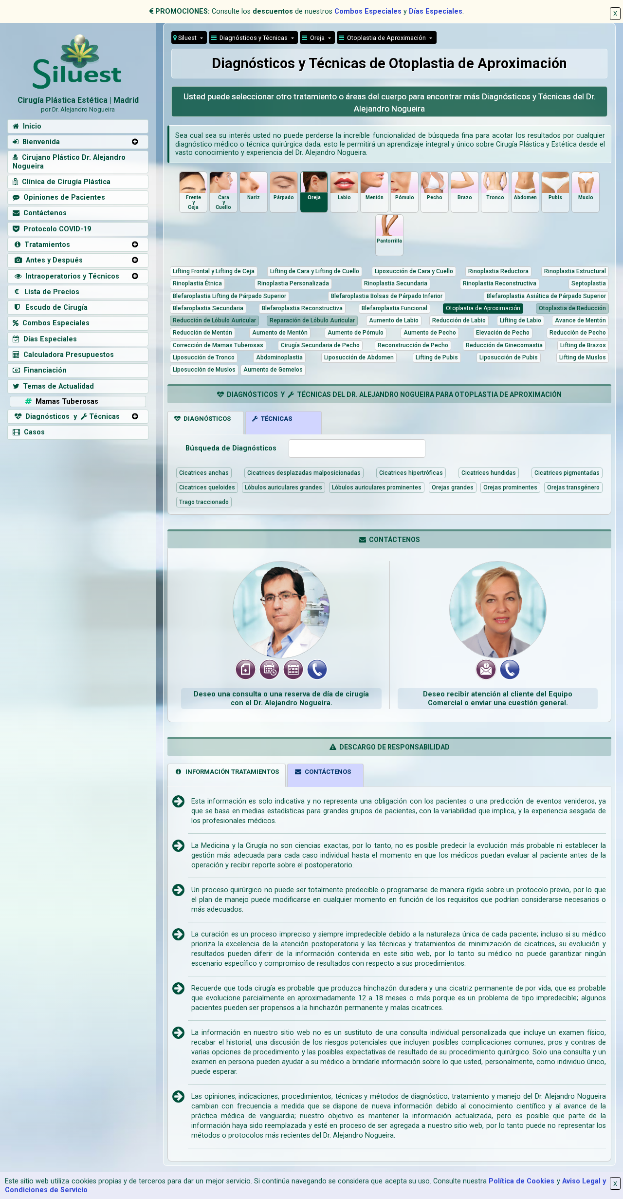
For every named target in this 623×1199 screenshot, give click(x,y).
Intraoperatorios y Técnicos (70, 276)
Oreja (316, 37)
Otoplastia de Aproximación (385, 37)
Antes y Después (52, 260)
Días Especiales (435, 11)
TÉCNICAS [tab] (275, 418)
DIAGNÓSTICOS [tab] (206, 418)
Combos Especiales (368, 11)
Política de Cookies (521, 1181)
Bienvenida (39, 142)
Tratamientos (45, 245)
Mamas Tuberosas (65, 401)
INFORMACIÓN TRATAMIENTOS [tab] (231, 771)
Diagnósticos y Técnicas (253, 37)
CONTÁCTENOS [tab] (326, 771)
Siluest (187, 37)
